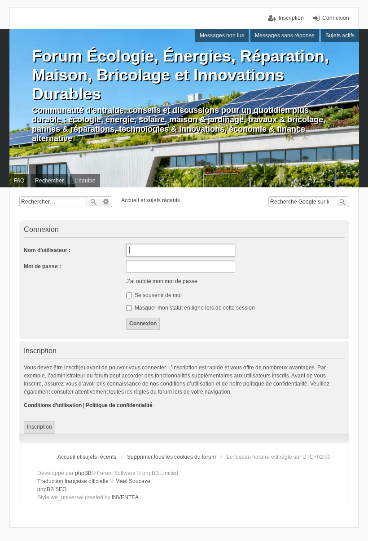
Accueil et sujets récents (86, 457)
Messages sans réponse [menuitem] (285, 35)
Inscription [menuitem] (291, 18)
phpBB (83, 473)
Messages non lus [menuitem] (222, 35)
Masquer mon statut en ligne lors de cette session (194, 308)
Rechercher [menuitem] (49, 180)
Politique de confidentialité (119, 405)
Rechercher (93, 201)
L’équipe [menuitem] (85, 180)
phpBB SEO (51, 489)
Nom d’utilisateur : (47, 250)
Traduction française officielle (73, 481)
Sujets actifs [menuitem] (340, 35)
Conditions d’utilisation (53, 405)
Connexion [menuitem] (335, 18)
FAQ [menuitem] (19, 180)
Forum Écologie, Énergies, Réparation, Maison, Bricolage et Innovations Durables (180, 75)
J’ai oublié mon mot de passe (161, 281)
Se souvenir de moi (157, 295)
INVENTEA (125, 497)
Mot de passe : (42, 266)
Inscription (39, 427)
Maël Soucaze (132, 481)
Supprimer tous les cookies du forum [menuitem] (171, 457)
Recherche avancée (106, 201)
